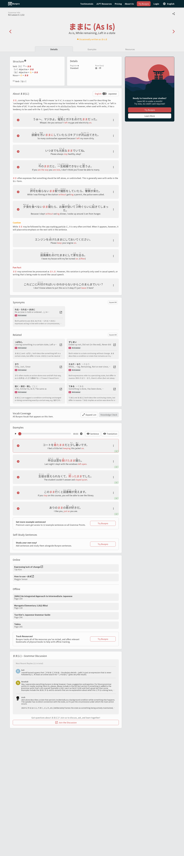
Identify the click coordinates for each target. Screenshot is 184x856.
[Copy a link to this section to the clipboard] (28, 61)
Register (73, 66)
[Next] (173, 31)
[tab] (54, 49)
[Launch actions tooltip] (113, 120)
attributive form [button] (68, 106)
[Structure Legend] (25, 61)
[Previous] (10, 31)
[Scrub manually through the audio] (45, 433)
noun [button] (68, 100)
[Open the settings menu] (81, 433)
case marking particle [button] (55, 226)
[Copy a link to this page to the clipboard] (173, 14)
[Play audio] (18, 120)
